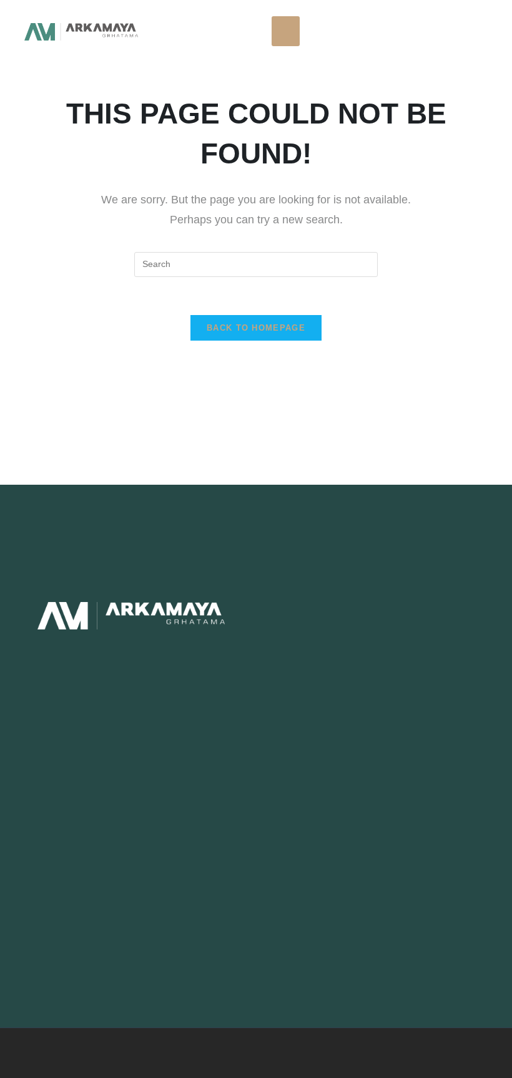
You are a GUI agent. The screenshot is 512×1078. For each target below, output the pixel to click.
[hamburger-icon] (286, 31)
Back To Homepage (256, 328)
